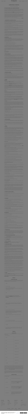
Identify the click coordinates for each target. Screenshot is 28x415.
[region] (14, 413)
